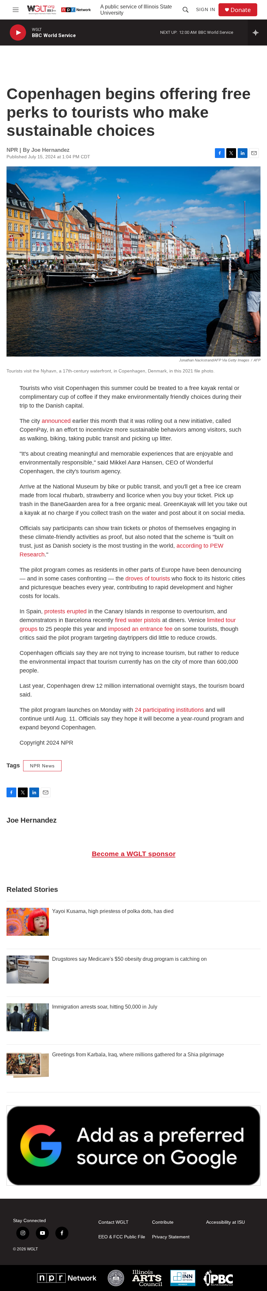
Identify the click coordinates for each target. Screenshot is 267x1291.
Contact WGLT (113, 1222)
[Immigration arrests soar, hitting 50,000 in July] (28, 1017)
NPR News (42, 765)
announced (56, 421)
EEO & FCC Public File (121, 1236)
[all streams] (257, 33)
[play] (18, 32)
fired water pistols (138, 620)
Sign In (205, 9)
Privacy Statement (171, 1236)
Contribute (163, 1222)
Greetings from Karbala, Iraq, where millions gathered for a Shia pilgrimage (138, 1054)
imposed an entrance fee (140, 629)
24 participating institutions (169, 710)
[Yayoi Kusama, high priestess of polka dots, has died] (28, 922)
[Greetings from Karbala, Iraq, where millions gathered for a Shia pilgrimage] (28, 1065)
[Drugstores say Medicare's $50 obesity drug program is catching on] (28, 970)
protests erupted (65, 611)
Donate (241, 10)
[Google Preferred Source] (133, 1145)
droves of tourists (147, 578)
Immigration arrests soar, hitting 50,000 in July (104, 1007)
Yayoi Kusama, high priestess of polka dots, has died (113, 911)
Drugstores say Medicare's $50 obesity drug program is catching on (129, 959)
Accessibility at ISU (225, 1222)
